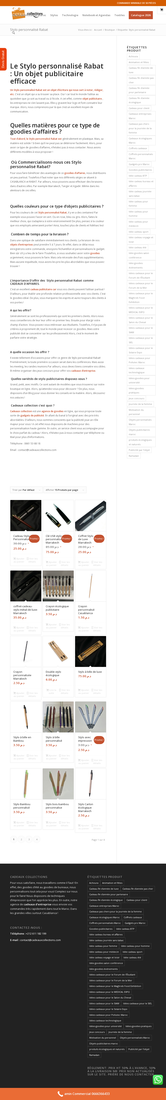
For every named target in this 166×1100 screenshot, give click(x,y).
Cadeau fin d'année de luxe (141, 70)
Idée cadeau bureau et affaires (141, 183)
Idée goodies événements (136, 265)
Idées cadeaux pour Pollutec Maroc (139, 360)
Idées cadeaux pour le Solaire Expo (141, 350)
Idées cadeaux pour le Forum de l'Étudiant (141, 275)
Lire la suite (52, 691)
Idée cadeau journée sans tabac (140, 193)
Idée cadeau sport (138, 231)
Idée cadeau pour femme (138, 203)
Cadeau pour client (139, 108)
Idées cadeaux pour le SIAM (141, 330)
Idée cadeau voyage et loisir (141, 239)
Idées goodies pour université (139, 380)
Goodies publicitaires (140, 169)
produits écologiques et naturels (140, 442)
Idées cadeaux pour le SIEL (141, 340)
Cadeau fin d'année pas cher (141, 80)
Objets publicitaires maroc (139, 432)
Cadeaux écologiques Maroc (140, 140)
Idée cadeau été (137, 247)
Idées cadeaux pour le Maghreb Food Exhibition (141, 298)
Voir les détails (32, 560)
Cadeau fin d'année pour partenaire (139, 90)
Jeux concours (136, 398)
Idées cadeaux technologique (137, 370)
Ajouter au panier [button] (19, 560)
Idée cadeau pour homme (138, 213)
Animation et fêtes (139, 62)
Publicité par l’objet (139, 449)
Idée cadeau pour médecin (138, 223)
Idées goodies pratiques (136, 390)
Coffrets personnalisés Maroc (141, 156)
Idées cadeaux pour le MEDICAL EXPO (141, 309)
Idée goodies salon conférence (139, 255)
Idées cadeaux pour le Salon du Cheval (141, 319)
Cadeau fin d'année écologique (139, 100)
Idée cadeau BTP (138, 175)
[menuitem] (29, 15)
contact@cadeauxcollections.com (40, 940)
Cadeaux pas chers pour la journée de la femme (140, 128)
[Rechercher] (13, 33)
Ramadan (134, 455)
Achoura (133, 56)
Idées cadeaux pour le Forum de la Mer (141, 285)
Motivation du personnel (136, 412)
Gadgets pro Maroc (139, 164)
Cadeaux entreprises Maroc (140, 116)
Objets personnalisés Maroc (140, 421)
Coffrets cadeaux (138, 148)
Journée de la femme (140, 403)
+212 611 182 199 (36, 933)
